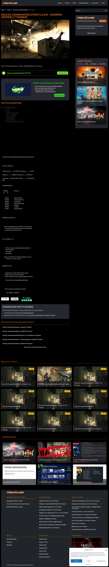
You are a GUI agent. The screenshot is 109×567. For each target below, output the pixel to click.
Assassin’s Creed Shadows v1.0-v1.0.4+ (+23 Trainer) (85, 501)
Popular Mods (42, 545)
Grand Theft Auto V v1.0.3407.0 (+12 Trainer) (84, 529)
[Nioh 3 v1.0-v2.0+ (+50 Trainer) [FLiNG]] (19, 452)
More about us (91, 33)
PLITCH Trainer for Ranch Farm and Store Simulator (52, 524)
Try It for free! (63, 73)
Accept (76, 561)
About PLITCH (59, 95)
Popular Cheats (43, 548)
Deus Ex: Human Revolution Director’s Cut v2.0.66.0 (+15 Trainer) (22, 335)
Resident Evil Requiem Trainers (14, 506)
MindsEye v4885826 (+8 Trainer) (47, 518)
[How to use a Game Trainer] (89, 474)
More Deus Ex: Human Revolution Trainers (35, 347)
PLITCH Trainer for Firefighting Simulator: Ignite (51, 515)
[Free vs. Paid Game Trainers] (54, 474)
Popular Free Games (44, 557)
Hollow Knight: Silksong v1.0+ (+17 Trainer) (50, 506)
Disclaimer (9, 545)
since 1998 (103, 21)
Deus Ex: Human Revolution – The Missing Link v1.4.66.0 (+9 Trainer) (23, 339)
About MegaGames (11, 539)
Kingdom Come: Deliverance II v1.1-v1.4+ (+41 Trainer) (53, 512)
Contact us (9, 542)
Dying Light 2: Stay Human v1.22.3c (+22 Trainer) (84, 504)
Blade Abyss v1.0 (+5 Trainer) (79, 526)
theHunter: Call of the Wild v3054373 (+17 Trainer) (52, 504)
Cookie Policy (88, 564)
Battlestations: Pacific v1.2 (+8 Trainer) (49, 527)
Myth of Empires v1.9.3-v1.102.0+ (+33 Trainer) (84, 514)
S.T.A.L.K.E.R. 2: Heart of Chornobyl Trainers (18, 504)
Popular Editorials (43, 554)
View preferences (101, 561)
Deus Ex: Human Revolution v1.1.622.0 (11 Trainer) (17, 331)
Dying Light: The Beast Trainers (14, 501)
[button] (106, 549)
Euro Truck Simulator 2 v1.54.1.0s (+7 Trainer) (84, 520)
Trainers (33, 9)
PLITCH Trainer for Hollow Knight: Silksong (50, 521)
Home (2, 9)
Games (9, 9)
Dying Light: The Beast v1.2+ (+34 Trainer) (50, 509)
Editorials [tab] (93, 63)
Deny (88, 561)
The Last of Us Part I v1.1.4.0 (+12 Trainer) (83, 511)
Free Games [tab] (102, 63)
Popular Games (43, 539)
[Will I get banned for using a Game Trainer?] (54, 452)
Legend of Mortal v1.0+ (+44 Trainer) (48, 501)
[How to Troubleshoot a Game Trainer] (89, 452)
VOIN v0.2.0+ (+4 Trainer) (78, 523)
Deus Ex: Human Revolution (20, 9)
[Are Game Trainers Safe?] (19, 474)
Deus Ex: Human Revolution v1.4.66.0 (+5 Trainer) (42, 315)
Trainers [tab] (79, 63)
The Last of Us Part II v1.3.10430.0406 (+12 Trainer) (85, 517)
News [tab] (86, 63)
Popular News (42, 551)
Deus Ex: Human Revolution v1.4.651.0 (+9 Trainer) (17, 343)
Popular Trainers (43, 542)
